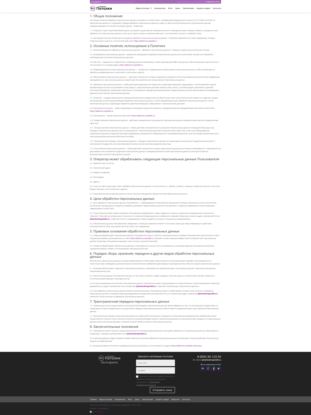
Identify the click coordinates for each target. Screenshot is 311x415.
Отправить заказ (162, 390)
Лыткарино (96, 2)
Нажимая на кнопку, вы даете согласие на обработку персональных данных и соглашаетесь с (155, 380)
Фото (170, 8)
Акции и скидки (203, 8)
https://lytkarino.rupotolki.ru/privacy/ (186, 346)
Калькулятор (159, 8)
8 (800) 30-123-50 (213, 2)
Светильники (188, 8)
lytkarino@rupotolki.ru (99, 219)
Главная (93, 400)
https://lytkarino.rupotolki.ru (145, 41)
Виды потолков (142, 8)
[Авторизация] (96, 412)
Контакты (217, 8)
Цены (177, 8)
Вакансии (175, 400)
